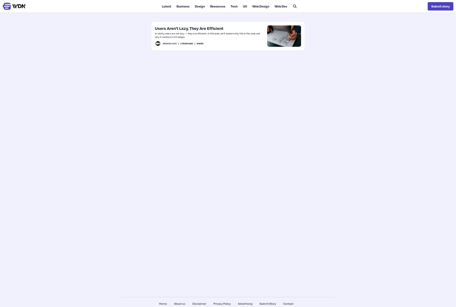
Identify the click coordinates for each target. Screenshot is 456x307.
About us (179, 303)
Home (163, 303)
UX (245, 6)
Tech (234, 6)
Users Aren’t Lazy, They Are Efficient (189, 28)
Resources (217, 6)
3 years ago (186, 43)
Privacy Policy (222, 303)
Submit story (440, 6)
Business (183, 6)
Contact (288, 303)
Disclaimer (199, 303)
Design (200, 6)
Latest (166, 6)
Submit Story (268, 303)
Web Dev (281, 6)
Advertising (245, 303)
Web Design (260, 6)
